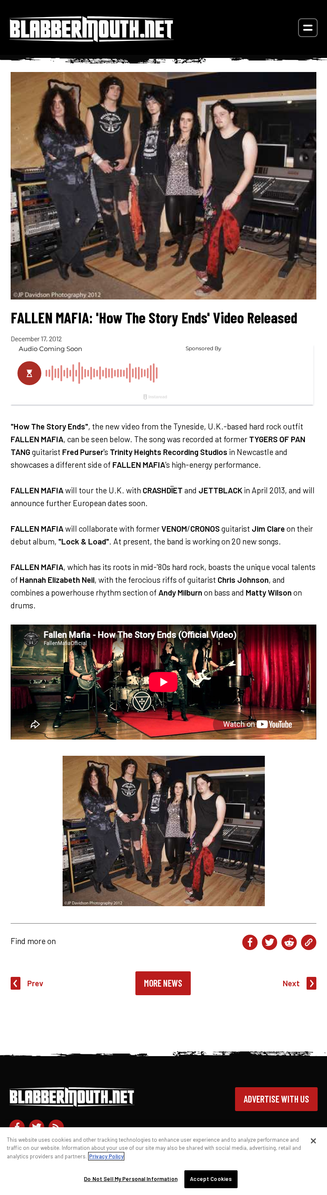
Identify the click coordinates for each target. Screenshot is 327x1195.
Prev (35, 983)
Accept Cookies (211, 1178)
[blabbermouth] (91, 39)
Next (291, 983)
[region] (163, 1161)
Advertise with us (276, 1098)
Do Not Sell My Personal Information (131, 1178)
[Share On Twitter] (269, 942)
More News (163, 982)
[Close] (313, 1141)
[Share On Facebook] (250, 942)
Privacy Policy (106, 1156)
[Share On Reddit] (289, 942)
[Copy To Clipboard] (308, 942)
